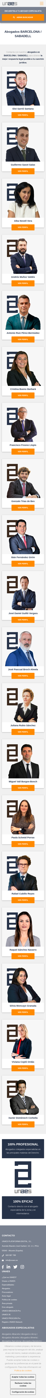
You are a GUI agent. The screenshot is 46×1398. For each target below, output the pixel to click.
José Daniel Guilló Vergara (23, 613)
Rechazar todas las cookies (23, 1384)
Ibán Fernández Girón (23, 557)
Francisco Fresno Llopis (23, 445)
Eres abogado (7, 1307)
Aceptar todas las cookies (23, 1377)
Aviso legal (6, 1296)
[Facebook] (3, 1267)
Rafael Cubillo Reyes (23, 893)
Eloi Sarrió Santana (23, 108)
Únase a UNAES (8, 1281)
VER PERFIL (23, 115)
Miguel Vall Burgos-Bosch (23, 781)
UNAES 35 (6, 1314)
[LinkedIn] (9, 1267)
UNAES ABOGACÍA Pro (11, 1311)
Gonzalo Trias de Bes (23, 501)
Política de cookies (9, 1300)
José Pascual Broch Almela (23, 669)
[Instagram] (22, 1267)
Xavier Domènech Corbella (23, 1118)
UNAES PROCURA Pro (11, 1318)
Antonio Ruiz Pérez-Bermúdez (23, 333)
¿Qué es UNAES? (9, 1277)
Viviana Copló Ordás (23, 1062)
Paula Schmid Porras (23, 837)
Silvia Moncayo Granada (23, 1006)
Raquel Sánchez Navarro (23, 950)
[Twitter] (16, 1267)
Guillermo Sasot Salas (23, 164)
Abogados (6, 1288)
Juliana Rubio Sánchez (23, 725)
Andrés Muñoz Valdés (23, 277)
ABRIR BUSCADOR (25, 17)
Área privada (7, 1303)
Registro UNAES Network (12, 1322)
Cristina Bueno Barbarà (23, 389)
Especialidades (8, 1285)
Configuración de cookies (23, 1392)
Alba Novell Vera (23, 221)
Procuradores (7, 1292)
